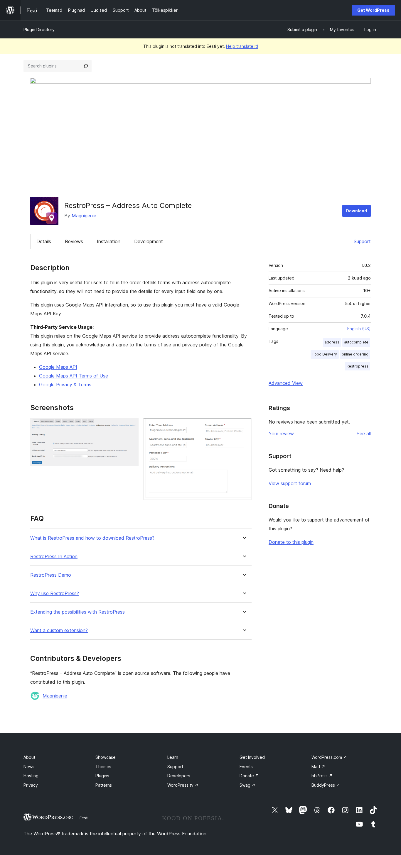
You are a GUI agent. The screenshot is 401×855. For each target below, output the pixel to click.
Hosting (30, 775)
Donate (249, 775)
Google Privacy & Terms (65, 384)
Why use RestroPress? (54, 593)
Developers (178, 775)
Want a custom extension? (59, 630)
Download (356, 210)
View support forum (290, 483)
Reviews (74, 241)
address (332, 342)
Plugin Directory (39, 29)
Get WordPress (373, 10)
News (28, 766)
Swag (247, 785)
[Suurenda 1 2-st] (131, 426)
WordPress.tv (182, 785)
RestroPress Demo (50, 575)
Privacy (30, 785)
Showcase (105, 757)
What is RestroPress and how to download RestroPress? (92, 538)
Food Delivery (324, 354)
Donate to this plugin (291, 542)
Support (362, 241)
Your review (281, 433)
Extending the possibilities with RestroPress (77, 612)
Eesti (84, 817)
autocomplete (356, 342)
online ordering (355, 354)
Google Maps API (58, 367)
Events (246, 766)
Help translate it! (242, 46)
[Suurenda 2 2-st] (244, 426)
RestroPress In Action (53, 556)
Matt (318, 766)
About (29, 757)
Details (43, 241)
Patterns (103, 785)
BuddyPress (325, 785)
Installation (108, 241)
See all (364, 433)
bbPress (322, 775)
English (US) (359, 328)
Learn (172, 757)
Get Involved (252, 757)
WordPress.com (329, 757)
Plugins (102, 775)
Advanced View (286, 383)
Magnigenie (84, 216)
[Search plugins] (86, 66)
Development (148, 241)
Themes (103, 766)
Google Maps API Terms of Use (73, 376)
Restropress (357, 366)
